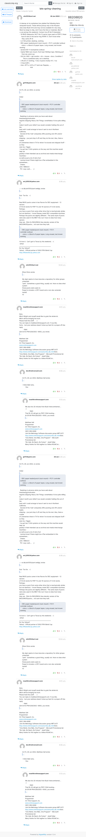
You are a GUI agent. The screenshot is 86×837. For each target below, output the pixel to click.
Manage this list (59, 3)
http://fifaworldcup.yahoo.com (29, 252)
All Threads (8, 14)
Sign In (70, 3)
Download (7, 22)
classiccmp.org (11, 3)
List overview (8, 9)
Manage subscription (77, 30)
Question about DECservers (75, 11)
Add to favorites (77, 41)
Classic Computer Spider (24, 11)
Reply (22, 74)
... (20, 92)
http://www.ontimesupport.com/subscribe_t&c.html (36, 352)
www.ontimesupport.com (27, 345)
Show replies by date (59, 79)
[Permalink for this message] (65, 71)
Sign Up (79, 3)
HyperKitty (42, 834)
